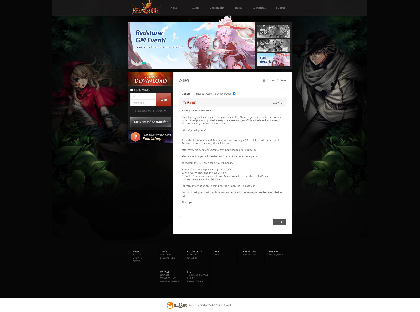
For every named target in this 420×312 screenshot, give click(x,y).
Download (259, 7)
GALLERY (192, 257)
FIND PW (161, 111)
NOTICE (137, 254)
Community (216, 7)
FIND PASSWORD (169, 281)
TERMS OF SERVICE (197, 274)
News (173, 7)
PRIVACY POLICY (196, 281)
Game (195, 7)
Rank (238, 7)
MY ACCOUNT (168, 278)
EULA (190, 278)
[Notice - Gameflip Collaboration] (214, 93)
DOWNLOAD (249, 254)
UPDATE (137, 257)
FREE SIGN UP (143, 111)
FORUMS (192, 254)
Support (281, 7)
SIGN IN (164, 274)
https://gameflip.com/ (194, 130)
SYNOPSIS (165, 254)
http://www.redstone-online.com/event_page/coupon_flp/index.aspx (219, 149)
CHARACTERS (167, 257)
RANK (217, 254)
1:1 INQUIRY (276, 254)
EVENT (136, 261)
